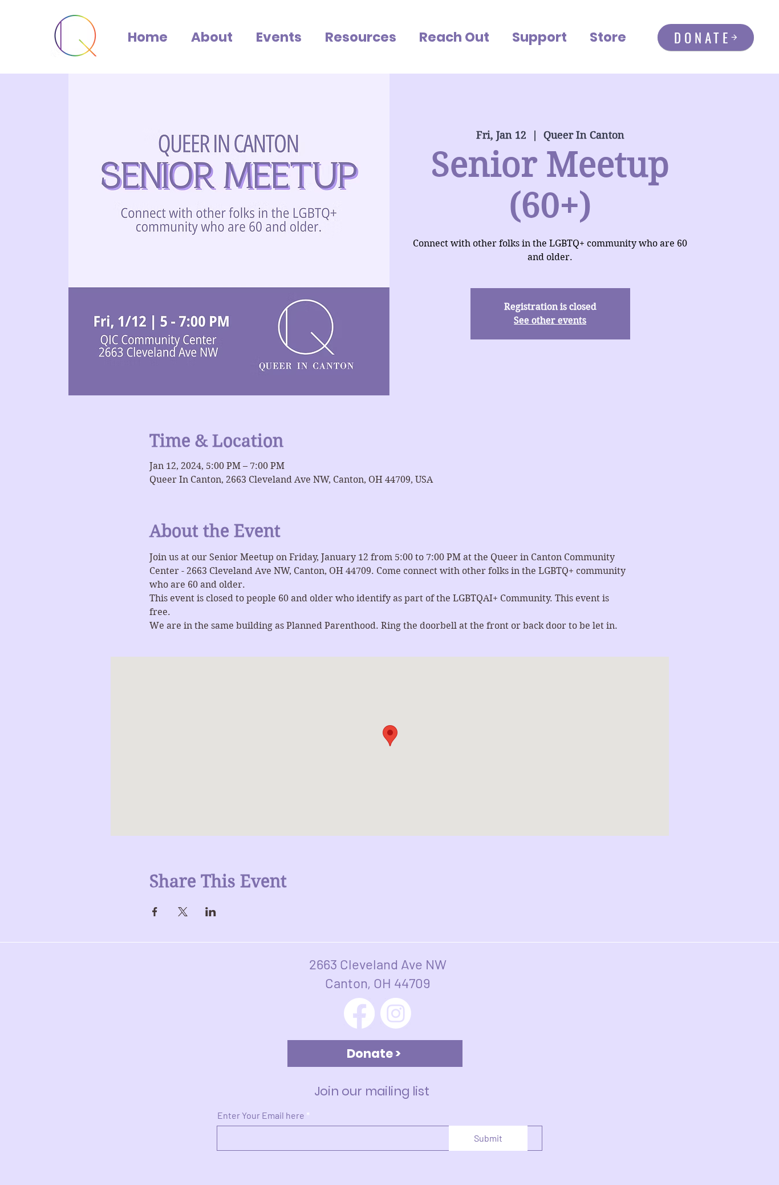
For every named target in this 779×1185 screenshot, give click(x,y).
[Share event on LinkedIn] (210, 911)
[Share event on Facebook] (154, 911)
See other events (550, 320)
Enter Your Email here (261, 1115)
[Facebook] (359, 1013)
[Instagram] (395, 1013)
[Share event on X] (182, 911)
